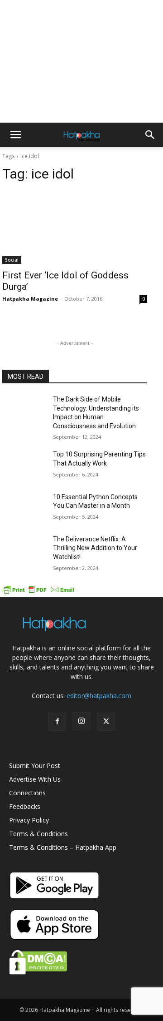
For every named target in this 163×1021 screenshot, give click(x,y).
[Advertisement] (81, 61)
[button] (15, 135)
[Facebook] (57, 722)
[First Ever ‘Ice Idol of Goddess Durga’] (74, 227)
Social (12, 260)
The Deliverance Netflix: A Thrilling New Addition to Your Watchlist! (95, 547)
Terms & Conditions (38, 833)
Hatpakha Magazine (30, 298)
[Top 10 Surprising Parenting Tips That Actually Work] (24, 465)
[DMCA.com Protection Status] (38, 972)
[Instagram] (81, 721)
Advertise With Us (35, 779)
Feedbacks (24, 806)
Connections (27, 792)
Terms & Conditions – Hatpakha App (62, 847)
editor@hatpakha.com (99, 695)
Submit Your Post (34, 765)
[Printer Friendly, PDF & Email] (38, 592)
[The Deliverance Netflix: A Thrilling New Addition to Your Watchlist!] (24, 550)
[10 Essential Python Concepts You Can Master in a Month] (24, 508)
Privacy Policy (29, 820)
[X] (106, 722)
